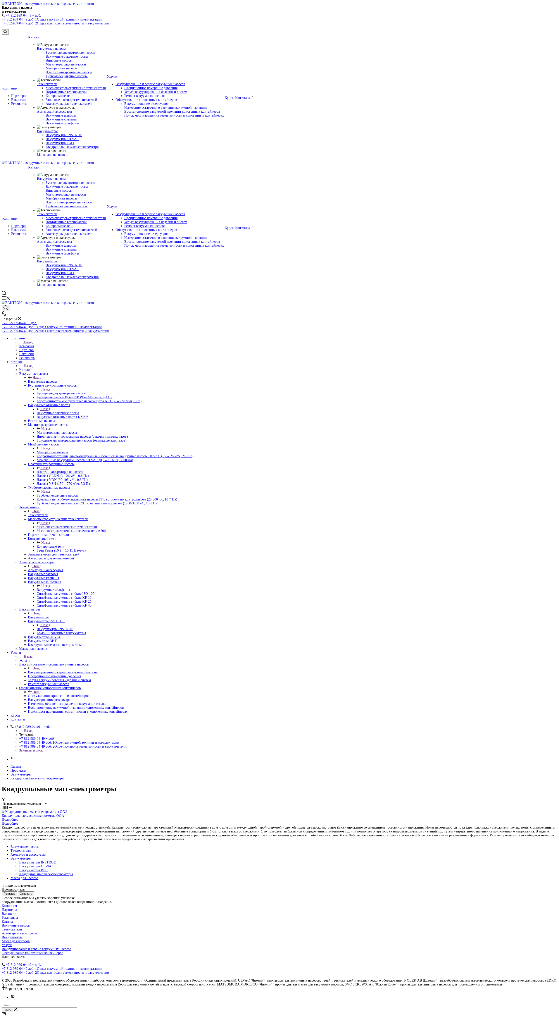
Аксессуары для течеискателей (69, 103)
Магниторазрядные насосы (66, 64)
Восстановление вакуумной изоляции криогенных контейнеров (172, 111)
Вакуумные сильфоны (62, 123)
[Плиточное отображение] (3, 808)
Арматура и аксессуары (54, 111)
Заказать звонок (31, 750)
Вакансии (18, 99)
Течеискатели (47, 84)
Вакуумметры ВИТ (60, 143)
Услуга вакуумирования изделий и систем (155, 92)
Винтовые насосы (59, 60)
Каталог (34, 37)
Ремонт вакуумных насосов (145, 96)
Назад (28, 342)
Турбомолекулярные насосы (67, 76)
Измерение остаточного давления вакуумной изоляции (165, 107)
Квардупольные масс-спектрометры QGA (33, 815)
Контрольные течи (59, 96)
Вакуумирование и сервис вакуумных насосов (150, 84)
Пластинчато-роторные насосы (69, 72)
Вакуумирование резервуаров (146, 103)
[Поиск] (5, 32)
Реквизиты (19, 103)
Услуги (112, 76)
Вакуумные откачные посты (67, 56)
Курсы (229, 98)
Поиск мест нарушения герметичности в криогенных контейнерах (174, 115)
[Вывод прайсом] (10, 808)
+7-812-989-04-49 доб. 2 (55, 23)
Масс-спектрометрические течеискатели (76, 88)
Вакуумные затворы (61, 115)
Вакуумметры (47, 131)
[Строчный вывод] (7, 808)
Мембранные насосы (61, 68)
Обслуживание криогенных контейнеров (146, 99)
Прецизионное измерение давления (151, 88)
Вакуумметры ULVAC (62, 139)
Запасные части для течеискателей (71, 99)
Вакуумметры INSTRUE (64, 135)
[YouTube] (12, 759)
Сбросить (26, 893)
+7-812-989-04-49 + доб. (23, 15)
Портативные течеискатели (66, 92)
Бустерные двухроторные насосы (70, 52)
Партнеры (18, 96)
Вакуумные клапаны (61, 119)
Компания (9, 88)
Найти (7, 1010)
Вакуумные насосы (51, 48)
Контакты (242, 98)
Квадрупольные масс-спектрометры (72, 147)
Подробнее (10, 819)
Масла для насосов (51, 154)
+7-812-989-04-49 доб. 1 (52, 19)
